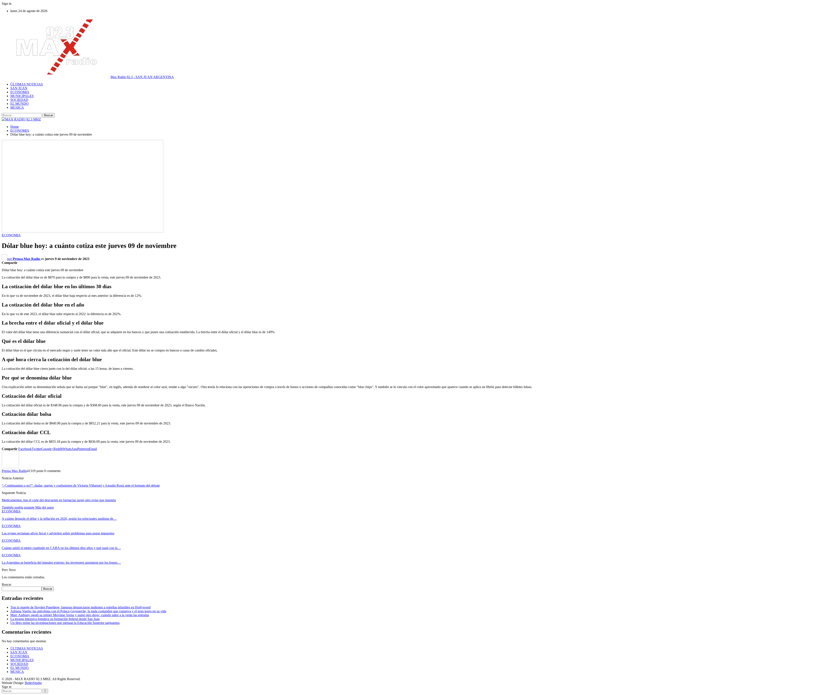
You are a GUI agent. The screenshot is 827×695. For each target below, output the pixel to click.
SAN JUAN (18, 88)
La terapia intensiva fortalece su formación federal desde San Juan (55, 619)
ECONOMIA (19, 92)
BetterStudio (33, 683)
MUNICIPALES (22, 96)
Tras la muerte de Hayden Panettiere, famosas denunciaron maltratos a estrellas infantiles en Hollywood (80, 607)
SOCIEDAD (19, 100)
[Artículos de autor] (10, 467)
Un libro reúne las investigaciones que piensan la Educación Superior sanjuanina (65, 623)
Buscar (6, 584)
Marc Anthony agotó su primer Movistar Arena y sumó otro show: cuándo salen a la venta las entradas (79, 615)
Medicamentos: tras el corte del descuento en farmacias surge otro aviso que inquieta (59, 500)
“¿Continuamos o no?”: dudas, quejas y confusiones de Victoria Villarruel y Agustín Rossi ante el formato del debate (81, 485)
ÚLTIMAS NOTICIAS (26, 84)
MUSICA (17, 107)
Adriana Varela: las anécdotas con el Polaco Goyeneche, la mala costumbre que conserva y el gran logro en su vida (88, 611)
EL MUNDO (19, 103)
